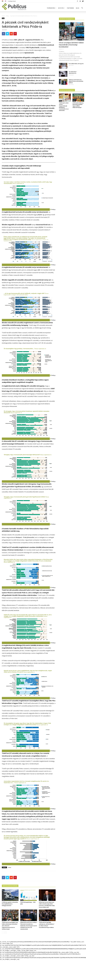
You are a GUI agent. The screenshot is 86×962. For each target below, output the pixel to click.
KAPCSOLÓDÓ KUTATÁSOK (10, 886)
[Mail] (80, 1)
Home (3, 16)
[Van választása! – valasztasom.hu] (63, 74)
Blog (77, 8)
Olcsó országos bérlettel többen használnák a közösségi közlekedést (71, 45)
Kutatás (61, 8)
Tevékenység (51, 8)
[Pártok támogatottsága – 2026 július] (28, 895)
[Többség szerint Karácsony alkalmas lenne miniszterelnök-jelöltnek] (63, 82)
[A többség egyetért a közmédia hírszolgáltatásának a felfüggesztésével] (10, 895)
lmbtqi (9, 867)
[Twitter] (83, 1)
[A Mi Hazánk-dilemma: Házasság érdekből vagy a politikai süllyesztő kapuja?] (78, 98)
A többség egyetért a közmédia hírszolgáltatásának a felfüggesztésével (10, 904)
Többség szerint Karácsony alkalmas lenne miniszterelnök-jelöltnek (76, 81)
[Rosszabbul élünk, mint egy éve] (63, 66)
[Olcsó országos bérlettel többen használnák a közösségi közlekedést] (71, 31)
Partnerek (70, 8)
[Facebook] (77, 1)
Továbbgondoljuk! (12, 1)
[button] (82, 8)
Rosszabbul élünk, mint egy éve (76, 63)
